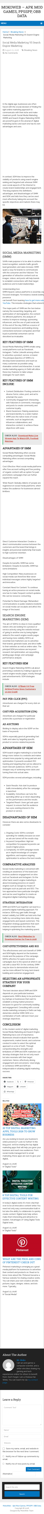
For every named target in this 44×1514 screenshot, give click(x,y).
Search (22, 1494)
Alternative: (8, 1474)
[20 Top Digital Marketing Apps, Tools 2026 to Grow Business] (22, 1125)
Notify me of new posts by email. (20, 1464)
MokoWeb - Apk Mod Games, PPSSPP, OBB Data (22, 1506)
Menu (3, 23)
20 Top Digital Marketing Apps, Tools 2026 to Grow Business (19, 1131)
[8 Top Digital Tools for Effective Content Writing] (22, 1192)
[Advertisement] (22, 80)
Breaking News (30, 50)
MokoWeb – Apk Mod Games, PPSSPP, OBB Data (22, 11)
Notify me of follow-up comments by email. (21, 1457)
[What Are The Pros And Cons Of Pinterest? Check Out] (22, 1256)
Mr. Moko (21, 1360)
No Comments (11, 53)
